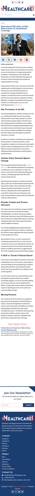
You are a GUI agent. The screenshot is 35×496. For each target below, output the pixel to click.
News (3, 23)
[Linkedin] (12, 2)
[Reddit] (22, 2)
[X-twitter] (15, 2)
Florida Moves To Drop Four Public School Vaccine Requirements (15, 329)
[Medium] (19, 2)
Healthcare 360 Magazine (20, 486)
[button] (33, 15)
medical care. (18, 105)
